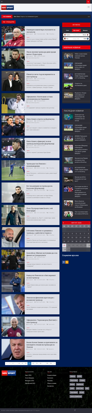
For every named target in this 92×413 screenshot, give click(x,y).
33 (47, 363)
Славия (82, 380)
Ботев (82, 392)
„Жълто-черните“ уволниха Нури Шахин (39, 152)
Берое (72, 384)
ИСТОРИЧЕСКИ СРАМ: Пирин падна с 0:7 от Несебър (81, 76)
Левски (72, 376)
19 (76, 241)
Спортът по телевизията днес (81, 84)
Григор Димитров (75, 396)
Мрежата (51, 349)
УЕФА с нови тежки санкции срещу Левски (81, 56)
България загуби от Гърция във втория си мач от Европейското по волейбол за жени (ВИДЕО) (81, 191)
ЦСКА (79, 376)
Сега (67, 30)
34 (51, 363)
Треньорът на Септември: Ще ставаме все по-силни (80, 117)
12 (33, 363)
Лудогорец (73, 380)
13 (36, 363)
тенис (72, 388)
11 (72, 237)
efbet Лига (80, 388)
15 (88, 237)
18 (72, 241)
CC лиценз (36, 410)
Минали (85, 30)
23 (64, 245)
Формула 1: (17, 16)
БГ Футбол (51, 34)
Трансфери (73, 392)
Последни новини (74, 111)
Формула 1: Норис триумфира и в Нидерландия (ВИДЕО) (37, 16)
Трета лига (51, 324)
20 (80, 241)
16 (64, 241)
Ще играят (76, 30)
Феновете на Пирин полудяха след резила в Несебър (81, 160)
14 (40, 363)
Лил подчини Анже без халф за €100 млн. (81, 213)
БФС (87, 388)
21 (84, 241)
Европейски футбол (33, 58)
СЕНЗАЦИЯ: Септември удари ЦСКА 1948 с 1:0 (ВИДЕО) (81, 66)
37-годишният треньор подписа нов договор (40, 108)
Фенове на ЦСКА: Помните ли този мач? (80, 179)
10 (25, 363)
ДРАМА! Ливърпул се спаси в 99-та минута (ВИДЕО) (81, 138)
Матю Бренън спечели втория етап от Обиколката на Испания (81, 204)
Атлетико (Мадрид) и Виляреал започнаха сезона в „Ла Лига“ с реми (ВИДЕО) (81, 149)
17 (68, 241)
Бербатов (80, 384)
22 (88, 241)
